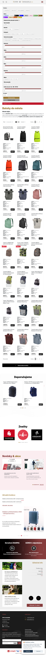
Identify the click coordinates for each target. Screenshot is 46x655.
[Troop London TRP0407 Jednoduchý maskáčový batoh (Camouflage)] (22, 255)
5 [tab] (25, 442)
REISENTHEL (7, 10)
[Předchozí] (38, 598)
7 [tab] (27, 535)
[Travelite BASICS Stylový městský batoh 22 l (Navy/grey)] (22, 284)
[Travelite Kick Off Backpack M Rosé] (37, 197)
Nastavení (38, 651)
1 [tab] (18, 535)
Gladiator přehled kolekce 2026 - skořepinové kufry (13, 498)
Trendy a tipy (39, 568)
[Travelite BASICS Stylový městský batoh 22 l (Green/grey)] (8, 284)
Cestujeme (40, 574)
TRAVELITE (13, 10)
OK (19, 643)
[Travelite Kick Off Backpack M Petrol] (37, 168)
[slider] (4, 45)
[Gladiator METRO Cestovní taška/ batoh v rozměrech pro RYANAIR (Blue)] (34, 393)
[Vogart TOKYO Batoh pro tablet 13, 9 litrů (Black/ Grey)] (37, 284)
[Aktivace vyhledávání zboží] (3, 2)
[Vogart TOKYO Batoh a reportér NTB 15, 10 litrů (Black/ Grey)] (8, 313)
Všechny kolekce (7, 505)
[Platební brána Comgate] (12, 651)
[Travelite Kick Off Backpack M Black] (22, 226)
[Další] (31, 598)
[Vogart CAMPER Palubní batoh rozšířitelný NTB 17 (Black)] (12, 393)
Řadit (4, 121)
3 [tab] (22, 442)
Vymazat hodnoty (11, 100)
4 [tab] (23, 442)
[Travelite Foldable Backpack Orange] (8, 168)
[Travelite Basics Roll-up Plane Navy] (22, 197)
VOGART (27, 10)
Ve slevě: (22, 121)
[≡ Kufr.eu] (23, 1)
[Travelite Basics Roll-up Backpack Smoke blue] (37, 342)
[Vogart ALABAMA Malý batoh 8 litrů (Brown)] (8, 255)
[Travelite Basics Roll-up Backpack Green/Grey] (37, 313)
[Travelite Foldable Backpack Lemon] (37, 139)
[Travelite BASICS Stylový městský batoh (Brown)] (37, 255)
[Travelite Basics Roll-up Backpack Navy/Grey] (22, 313)
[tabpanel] (12, 393)
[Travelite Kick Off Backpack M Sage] (8, 226)
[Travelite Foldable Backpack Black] (22, 139)
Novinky (41, 571)
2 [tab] (20, 442)
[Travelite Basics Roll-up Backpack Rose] (22, 342)
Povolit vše (28, 651)
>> (41, 121)
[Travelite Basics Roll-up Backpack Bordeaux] (8, 342)
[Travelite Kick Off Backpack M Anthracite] (22, 168)
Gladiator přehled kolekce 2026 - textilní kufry (12, 501)
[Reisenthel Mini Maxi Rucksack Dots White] (8, 139)
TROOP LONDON (21, 10)
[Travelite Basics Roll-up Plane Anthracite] (8, 197)
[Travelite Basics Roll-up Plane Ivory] (37, 226)
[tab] (42, 484)
